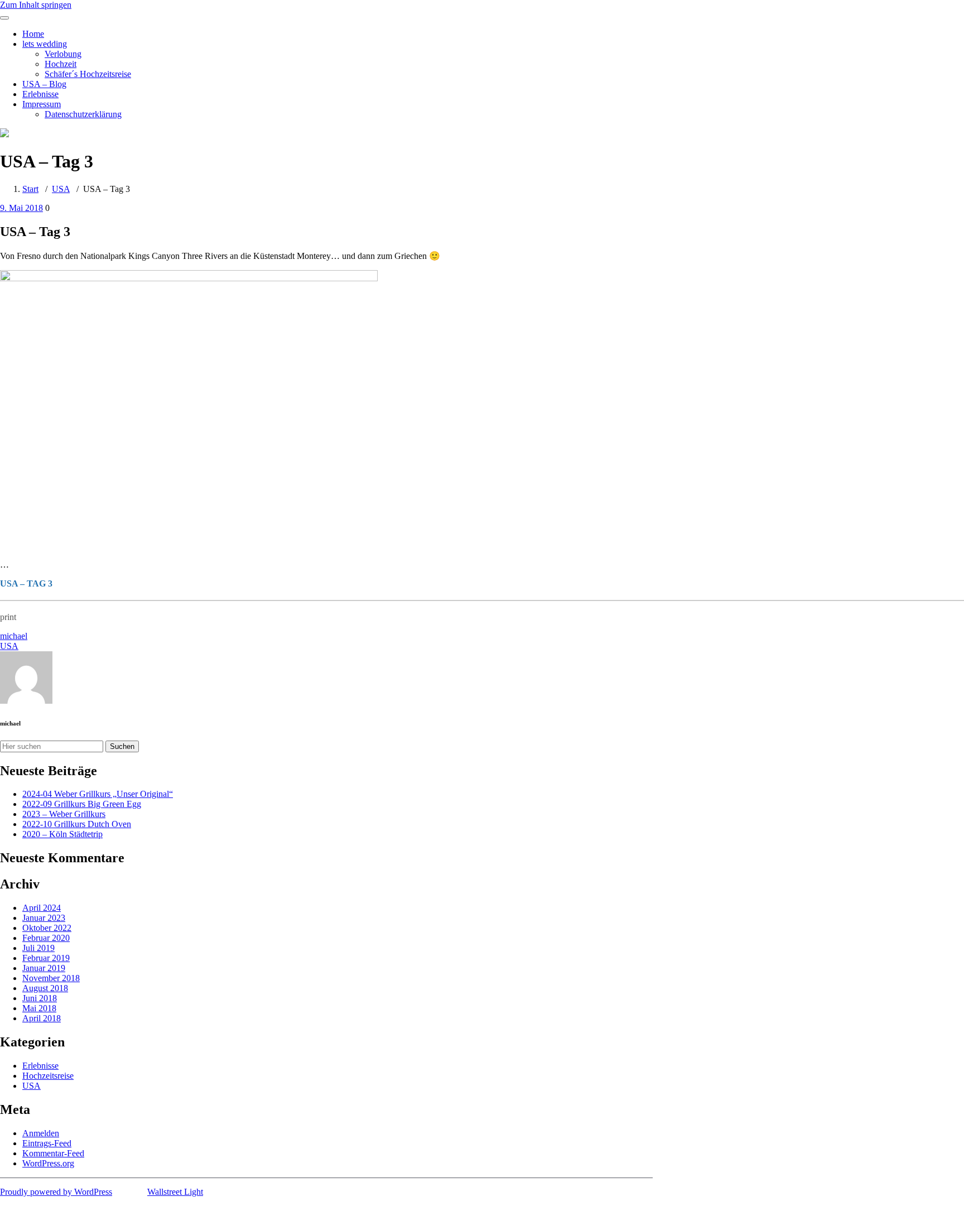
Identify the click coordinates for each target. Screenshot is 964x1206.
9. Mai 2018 (21, 208)
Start (30, 189)
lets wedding (44, 44)
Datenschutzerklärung (83, 114)
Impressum (41, 104)
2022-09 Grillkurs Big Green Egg (81, 804)
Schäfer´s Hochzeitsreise (88, 74)
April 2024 (41, 907)
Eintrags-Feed (46, 1143)
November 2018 (51, 978)
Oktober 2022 (46, 928)
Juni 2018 (39, 998)
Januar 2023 (43, 917)
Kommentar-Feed (53, 1153)
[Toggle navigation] (4, 18)
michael (13, 636)
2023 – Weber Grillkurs (63, 814)
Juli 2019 (38, 948)
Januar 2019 (43, 968)
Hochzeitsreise (48, 1075)
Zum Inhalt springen (35, 4)
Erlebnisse (40, 94)
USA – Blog (44, 84)
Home (33, 34)
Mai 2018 (39, 1008)
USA (61, 189)
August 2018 (45, 988)
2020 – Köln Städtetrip (62, 834)
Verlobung (63, 54)
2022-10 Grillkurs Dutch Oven (76, 824)
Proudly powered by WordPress (56, 1192)
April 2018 (41, 1018)
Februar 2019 (46, 958)
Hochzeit (60, 64)
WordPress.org (48, 1163)
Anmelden (40, 1133)
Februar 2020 (46, 938)
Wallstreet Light (175, 1192)
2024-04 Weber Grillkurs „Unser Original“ (97, 794)
